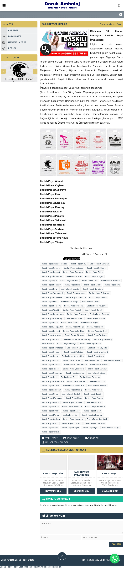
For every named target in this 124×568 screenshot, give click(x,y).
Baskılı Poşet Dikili (95, 327)
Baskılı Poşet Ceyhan (50, 419)
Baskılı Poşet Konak (92, 285)
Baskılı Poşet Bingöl (70, 427)
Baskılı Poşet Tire (112, 285)
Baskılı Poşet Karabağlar (73, 356)
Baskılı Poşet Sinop (49, 394)
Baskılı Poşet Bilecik (71, 411)
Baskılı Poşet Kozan (74, 318)
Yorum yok (93, 438)
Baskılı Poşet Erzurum (71, 423)
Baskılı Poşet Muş (74, 276)
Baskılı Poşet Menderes (51, 398)
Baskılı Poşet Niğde (89, 322)
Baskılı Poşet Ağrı (49, 280)
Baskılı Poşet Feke (72, 285)
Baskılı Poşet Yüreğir (50, 310)
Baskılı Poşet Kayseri (50, 331)
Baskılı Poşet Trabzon (97, 335)
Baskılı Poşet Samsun (110, 280)
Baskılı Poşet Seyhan (112, 360)
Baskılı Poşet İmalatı (52, 567)
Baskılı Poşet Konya (69, 301)
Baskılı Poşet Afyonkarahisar (54, 264)
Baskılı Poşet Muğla (110, 427)
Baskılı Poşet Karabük (97, 369)
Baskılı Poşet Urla (97, 381)
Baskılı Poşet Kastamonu (52, 314)
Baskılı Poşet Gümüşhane (75, 364)
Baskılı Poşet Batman (99, 314)
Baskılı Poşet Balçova (73, 268)
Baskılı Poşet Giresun (50, 352)
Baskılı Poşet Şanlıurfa (76, 297)
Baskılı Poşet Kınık (49, 377)
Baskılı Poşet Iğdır (90, 427)
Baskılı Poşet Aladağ (72, 310)
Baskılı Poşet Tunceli (50, 369)
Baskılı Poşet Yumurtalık (52, 293)
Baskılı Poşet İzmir (69, 322)
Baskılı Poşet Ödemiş (102, 339)
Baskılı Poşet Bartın (98, 297)
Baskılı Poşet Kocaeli (50, 272)
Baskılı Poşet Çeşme (50, 402)
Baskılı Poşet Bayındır (97, 348)
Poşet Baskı (18, 567)
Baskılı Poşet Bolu (49, 289)
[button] (114, 558)
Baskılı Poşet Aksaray (76, 293)
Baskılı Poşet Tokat (90, 301)
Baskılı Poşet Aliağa (75, 327)
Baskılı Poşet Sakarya (51, 268)
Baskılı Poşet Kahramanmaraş (76, 339)
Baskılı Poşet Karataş (99, 264)
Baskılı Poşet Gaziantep (51, 318)
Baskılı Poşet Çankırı (50, 385)
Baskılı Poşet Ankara (50, 360)
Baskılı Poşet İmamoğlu (51, 276)
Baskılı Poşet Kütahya (74, 335)
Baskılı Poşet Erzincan (72, 406)
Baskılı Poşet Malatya (73, 352)
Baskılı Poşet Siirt (69, 377)
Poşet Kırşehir (47, 343)
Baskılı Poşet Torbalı (96, 318)
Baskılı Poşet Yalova (50, 432)
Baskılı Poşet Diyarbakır (90, 343)
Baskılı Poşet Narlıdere (93, 289)
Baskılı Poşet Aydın (49, 423)
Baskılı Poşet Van (70, 415)
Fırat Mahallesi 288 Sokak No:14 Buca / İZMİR (102, 560)
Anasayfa (104, 24)
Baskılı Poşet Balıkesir (51, 285)
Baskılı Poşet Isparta (70, 289)
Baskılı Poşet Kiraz (93, 390)
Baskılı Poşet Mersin (50, 415)
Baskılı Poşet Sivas (49, 427)
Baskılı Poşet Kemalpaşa (52, 348)
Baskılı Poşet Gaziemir (51, 335)
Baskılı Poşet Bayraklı (51, 364)
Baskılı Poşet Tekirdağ (73, 272)
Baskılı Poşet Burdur (50, 339)
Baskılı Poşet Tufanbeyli (97, 352)
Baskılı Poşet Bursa (49, 356)
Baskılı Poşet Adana (94, 398)
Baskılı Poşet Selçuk (75, 348)
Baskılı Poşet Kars (90, 280)
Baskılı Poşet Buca (49, 322)
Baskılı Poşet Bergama (90, 377)
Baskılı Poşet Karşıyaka (51, 297)
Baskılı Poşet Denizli (94, 310)
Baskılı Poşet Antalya (75, 373)
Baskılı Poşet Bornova (51, 306)
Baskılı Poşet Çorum (69, 280)
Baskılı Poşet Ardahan (51, 390)
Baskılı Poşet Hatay (92, 411)
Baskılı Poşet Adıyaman (92, 415)
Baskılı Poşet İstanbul (73, 306)
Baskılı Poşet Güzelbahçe (52, 381)
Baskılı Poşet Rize (93, 402)
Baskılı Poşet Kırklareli (95, 423)
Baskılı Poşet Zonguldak (52, 327)
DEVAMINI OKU (53, 491)
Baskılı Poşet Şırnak (50, 411)
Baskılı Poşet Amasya (66, 343)
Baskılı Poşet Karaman (73, 419)
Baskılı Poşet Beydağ (71, 394)
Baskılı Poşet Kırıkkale (95, 406)
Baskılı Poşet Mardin (76, 381)
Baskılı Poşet (116, 24)
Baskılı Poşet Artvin (50, 406)
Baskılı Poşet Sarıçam (76, 314)
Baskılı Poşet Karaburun (73, 385)
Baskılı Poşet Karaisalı (72, 402)
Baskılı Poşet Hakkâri (93, 394)
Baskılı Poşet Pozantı (97, 385)
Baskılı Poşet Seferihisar (74, 331)
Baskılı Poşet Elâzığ (73, 390)
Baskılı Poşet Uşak (74, 398)
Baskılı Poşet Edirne (96, 373)
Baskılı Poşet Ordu (96, 356)
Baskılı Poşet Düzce (71, 360)
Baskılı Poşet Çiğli (78, 264)
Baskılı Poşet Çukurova (99, 293)
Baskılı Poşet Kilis (91, 360)
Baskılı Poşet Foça (49, 301)
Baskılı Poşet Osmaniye (51, 373)
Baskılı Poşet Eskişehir (96, 268)
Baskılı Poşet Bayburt (97, 331)
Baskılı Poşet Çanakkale (73, 369)
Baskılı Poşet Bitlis (94, 272)
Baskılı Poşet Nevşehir (96, 306)
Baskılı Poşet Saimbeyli (97, 419)
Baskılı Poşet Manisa (99, 364)
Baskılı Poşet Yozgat (94, 276)
